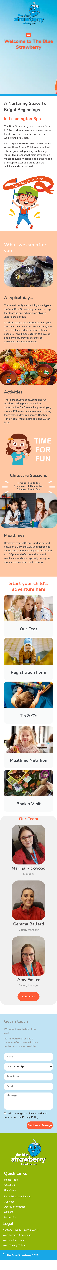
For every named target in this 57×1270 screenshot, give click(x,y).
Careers (8, 1212)
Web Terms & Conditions (17, 1235)
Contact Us (10, 1217)
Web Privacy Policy (14, 1245)
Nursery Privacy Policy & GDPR (21, 1230)
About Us (9, 1185)
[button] (28, 35)
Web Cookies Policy (14, 1240)
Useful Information (14, 1206)
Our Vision (10, 1190)
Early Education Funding (17, 1196)
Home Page (11, 1180)
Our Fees (9, 1201)
